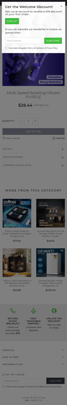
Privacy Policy (52, 48)
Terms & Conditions (36, 48)
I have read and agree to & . (33, 48)
